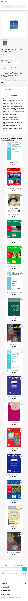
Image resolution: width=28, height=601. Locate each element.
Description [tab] (7, 89)
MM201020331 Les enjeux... (14, 422)
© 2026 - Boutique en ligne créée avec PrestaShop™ (11, 598)
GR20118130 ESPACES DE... (14, 396)
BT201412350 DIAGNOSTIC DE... (14, 188)
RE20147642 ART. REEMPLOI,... (14, 266)
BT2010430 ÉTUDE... (14, 448)
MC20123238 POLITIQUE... (14, 214)
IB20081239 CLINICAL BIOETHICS (14, 292)
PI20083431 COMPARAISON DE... (14, 344)
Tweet (11, 67)
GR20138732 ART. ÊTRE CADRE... (14, 474)
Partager (7, 67)
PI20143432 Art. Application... (14, 552)
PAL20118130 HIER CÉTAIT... (14, 318)
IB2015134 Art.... (14, 162)
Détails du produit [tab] (10, 92)
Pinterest (15, 67)
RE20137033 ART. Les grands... (14, 240)
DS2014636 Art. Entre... (14, 500)
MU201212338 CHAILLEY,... (14, 526)
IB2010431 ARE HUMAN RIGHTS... (14, 370)
